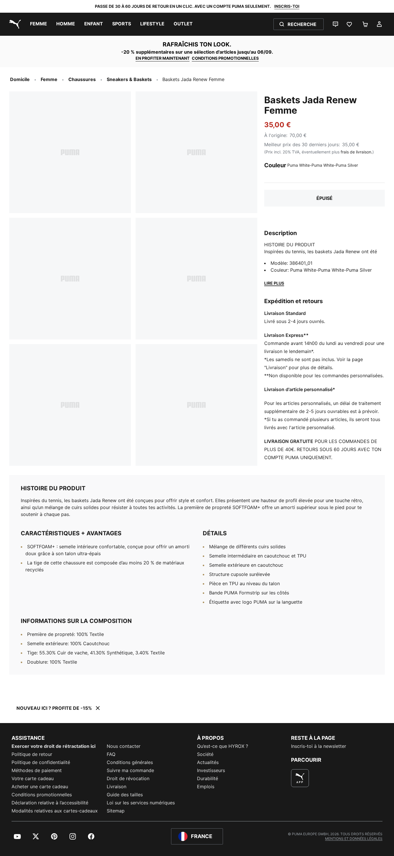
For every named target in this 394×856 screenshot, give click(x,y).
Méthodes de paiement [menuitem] (37, 770)
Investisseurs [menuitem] (211, 770)
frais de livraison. (356, 151)
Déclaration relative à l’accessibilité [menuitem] (50, 803)
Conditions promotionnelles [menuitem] (42, 794)
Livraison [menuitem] (116, 786)
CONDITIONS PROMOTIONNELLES (225, 58)
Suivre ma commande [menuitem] (130, 770)
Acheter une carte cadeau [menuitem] (40, 786)
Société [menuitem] (205, 754)
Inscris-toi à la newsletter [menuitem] (318, 746)
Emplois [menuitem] (205, 786)
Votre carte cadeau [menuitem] (33, 778)
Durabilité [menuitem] (207, 778)
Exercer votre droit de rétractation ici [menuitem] (53, 746)
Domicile (20, 79)
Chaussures (82, 79)
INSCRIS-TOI (286, 6)
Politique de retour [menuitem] (32, 754)
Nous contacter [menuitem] (123, 746)
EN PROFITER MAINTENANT (163, 58)
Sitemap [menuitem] (116, 811)
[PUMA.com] (13, 24)
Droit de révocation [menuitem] (128, 778)
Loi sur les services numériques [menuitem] (141, 803)
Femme (49, 79)
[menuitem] (38, 24)
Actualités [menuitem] (208, 762)
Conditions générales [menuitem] (130, 762)
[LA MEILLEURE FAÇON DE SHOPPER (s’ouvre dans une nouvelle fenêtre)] (300, 778)
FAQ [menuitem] (111, 754)
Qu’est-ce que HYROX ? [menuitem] (222, 746)
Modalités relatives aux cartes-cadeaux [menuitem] (55, 811)
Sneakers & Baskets (129, 79)
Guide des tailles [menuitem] (125, 794)
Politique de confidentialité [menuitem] (41, 762)
